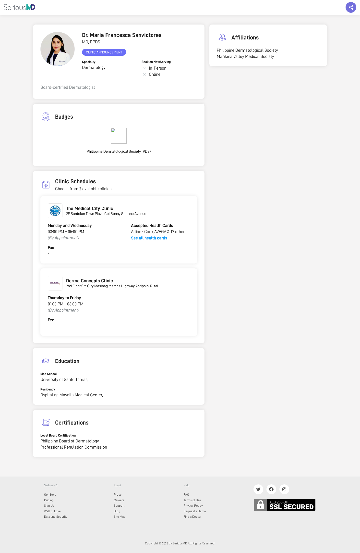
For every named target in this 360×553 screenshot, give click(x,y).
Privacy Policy (193, 505)
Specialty (89, 61)
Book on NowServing (156, 61)
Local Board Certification (58, 435)
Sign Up (49, 505)
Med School (48, 374)
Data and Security (55, 516)
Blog (117, 511)
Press (117, 494)
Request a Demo (195, 511)
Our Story (50, 494)
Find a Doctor (192, 516)
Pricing (49, 500)
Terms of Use (192, 500)
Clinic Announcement (104, 52)
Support (119, 505)
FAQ (186, 494)
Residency (47, 389)
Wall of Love (52, 511)
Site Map (119, 516)
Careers (119, 500)
